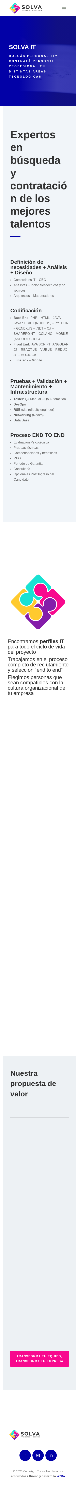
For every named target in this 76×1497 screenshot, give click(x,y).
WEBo (61, 1476)
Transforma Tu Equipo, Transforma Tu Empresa (39, 1358)
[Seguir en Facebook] (25, 1455)
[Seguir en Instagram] (38, 1455)
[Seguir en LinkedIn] (51, 1455)
